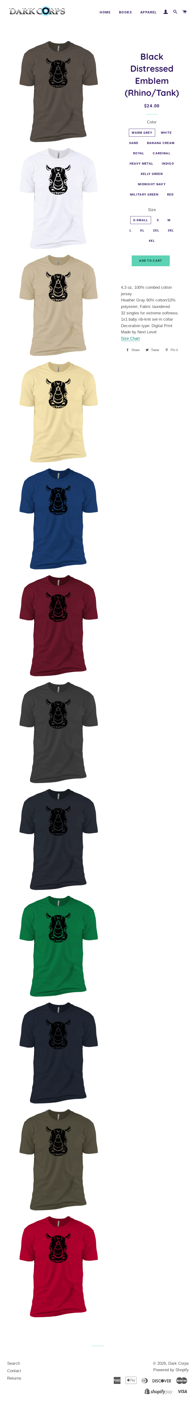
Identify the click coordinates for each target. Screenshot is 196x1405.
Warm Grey (142, 132)
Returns (14, 1378)
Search (13, 1363)
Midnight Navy (152, 184)
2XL (156, 230)
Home (105, 12)
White (166, 132)
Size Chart (130, 338)
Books (125, 12)
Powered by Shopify (171, 1370)
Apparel (148, 12)
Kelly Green (152, 174)
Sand (133, 143)
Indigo (168, 163)
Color (152, 122)
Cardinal (161, 153)
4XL (152, 241)
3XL (171, 230)
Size (152, 210)
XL (142, 230)
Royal (138, 153)
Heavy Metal (141, 163)
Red (170, 194)
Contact (14, 1371)
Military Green (144, 194)
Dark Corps (178, 1363)
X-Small (140, 220)
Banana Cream (161, 143)
